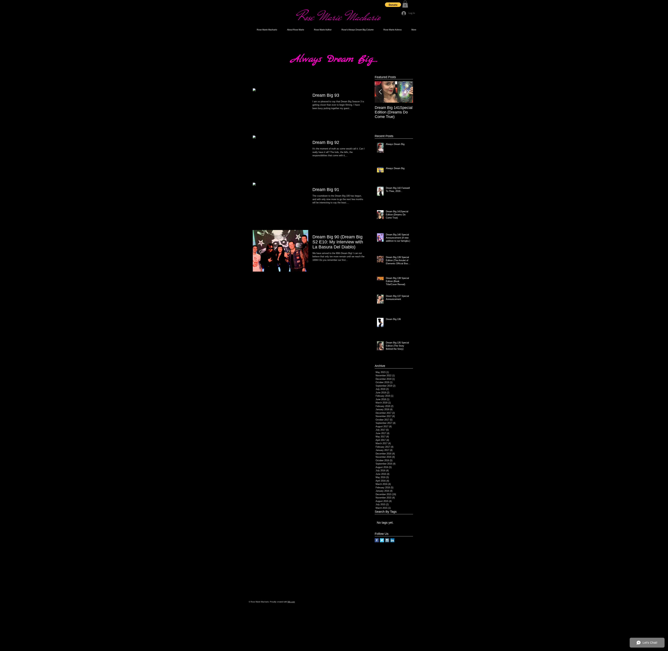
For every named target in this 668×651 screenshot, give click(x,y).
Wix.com (291, 602)
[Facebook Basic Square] (377, 540)
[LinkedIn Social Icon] (392, 540)
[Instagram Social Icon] (387, 540)
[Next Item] (407, 92)
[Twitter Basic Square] (382, 540)
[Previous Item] (380, 92)
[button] (393, 4)
